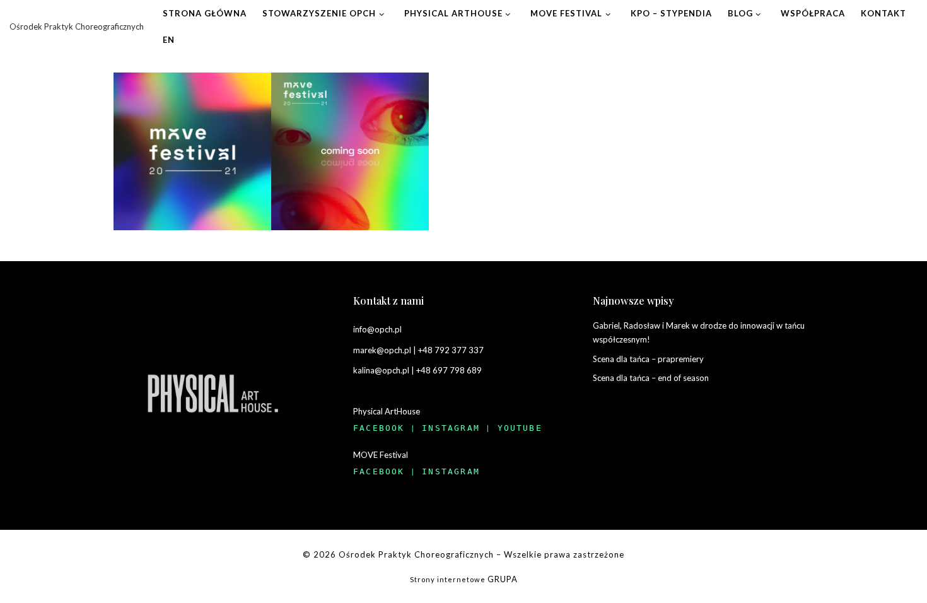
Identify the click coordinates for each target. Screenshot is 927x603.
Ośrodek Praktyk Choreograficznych (416, 554)
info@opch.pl (377, 329)
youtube (520, 428)
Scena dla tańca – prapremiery (648, 359)
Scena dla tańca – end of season (651, 378)
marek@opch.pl (382, 350)
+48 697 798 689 (449, 370)
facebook (379, 428)
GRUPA (502, 579)
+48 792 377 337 (451, 350)
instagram (451, 428)
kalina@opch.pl (381, 370)
